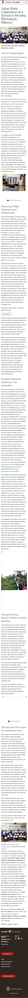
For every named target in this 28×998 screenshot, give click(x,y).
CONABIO (10, 851)
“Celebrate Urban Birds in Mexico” (12, 146)
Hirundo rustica (7, 401)
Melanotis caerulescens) (9, 479)
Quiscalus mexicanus (8, 257)
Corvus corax (10, 260)
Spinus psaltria (20, 407)
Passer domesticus (13, 444)
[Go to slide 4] (14, 200)
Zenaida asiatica (10, 466)
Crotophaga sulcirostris (15, 493)
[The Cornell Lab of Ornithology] (11, 931)
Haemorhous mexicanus (13, 457)
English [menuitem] (17, 2)
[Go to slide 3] (12, 200)
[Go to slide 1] (8, 200)
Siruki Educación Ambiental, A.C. (13, 865)
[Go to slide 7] (20, 200)
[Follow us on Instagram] (16, 938)
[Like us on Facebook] (19, 938)
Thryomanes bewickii (18, 405)
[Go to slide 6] (18, 200)
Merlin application (17, 759)
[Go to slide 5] (16, 200)
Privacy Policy (4, 939)
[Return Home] (10, 2)
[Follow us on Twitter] (22, 938)
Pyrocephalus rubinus (8, 426)
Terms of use (4, 941)
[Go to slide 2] (10, 200)
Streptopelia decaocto (18, 484)
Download (6, 314)
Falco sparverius (7, 464)
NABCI (18, 851)
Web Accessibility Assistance (5, 937)
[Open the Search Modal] (24, 2)
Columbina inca (13, 232)
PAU (8, 139)
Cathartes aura (6, 500)
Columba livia (6, 462)
